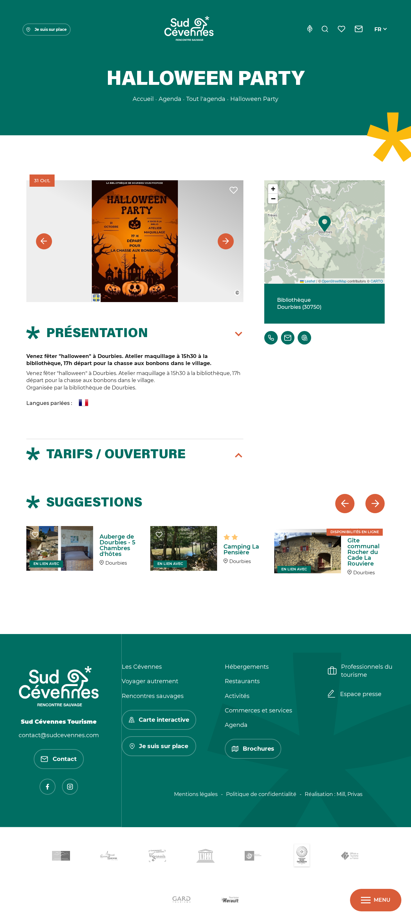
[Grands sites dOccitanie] (302, 857)
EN (378, 37)
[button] (325, 224)
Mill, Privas (350, 794)
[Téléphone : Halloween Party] (271, 337)
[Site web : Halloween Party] (304, 337)
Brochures (258, 748)
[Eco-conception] (309, 29)
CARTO (377, 280)
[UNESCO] (205, 857)
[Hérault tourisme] (229, 901)
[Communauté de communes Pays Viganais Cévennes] (157, 856)
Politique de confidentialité (261, 794)
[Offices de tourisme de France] (350, 857)
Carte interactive (164, 719)
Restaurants (242, 681)
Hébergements (247, 666)
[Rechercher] (325, 29)
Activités (237, 696)
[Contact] (359, 29)
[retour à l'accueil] (188, 29)
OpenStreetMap (334, 280)
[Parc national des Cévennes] (253, 857)
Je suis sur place (51, 29)
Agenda (236, 725)
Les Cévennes (142, 666)
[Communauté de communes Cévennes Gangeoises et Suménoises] (61, 857)
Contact (65, 759)
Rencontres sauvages (153, 696)
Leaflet (309, 280)
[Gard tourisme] (181, 900)
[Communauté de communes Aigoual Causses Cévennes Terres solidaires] (109, 857)
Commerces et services (258, 710)
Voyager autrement (150, 681)
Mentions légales (196, 794)
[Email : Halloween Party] (287, 337)
